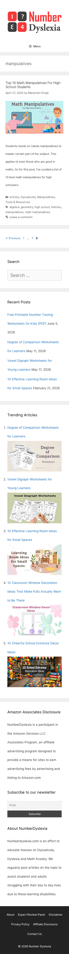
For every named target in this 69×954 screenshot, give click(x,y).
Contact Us (34, 934)
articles (14, 197)
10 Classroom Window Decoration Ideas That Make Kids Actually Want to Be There (34, 591)
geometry (27, 207)
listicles (56, 207)
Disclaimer (56, 914)
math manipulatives (37, 212)
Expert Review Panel (31, 914)
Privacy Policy (20, 924)
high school (42, 207)
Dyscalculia (28, 197)
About (10, 914)
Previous (13, 238)
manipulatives (15, 212)
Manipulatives (46, 197)
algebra (14, 207)
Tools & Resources (18, 202)
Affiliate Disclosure (45, 924)
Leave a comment (21, 217)
